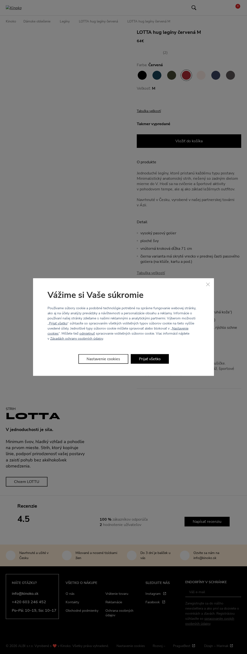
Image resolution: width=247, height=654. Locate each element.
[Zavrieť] (208, 284)
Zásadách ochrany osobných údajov (76, 338)
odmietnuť (87, 333)
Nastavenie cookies (103, 359)
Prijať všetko (58, 323)
